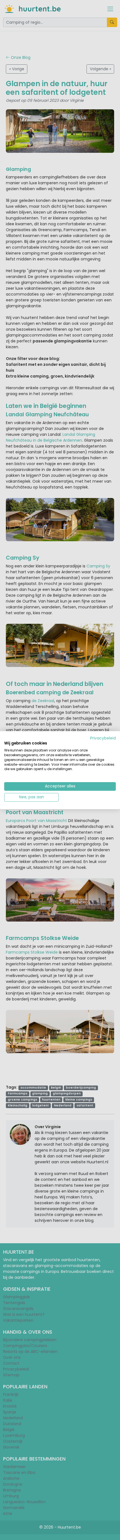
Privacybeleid (103, 738)
